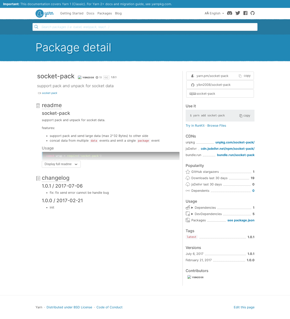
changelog (55, 177)
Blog (118, 13)
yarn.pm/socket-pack (212, 76)
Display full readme (58, 164)
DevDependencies (208, 214)
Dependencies (205, 208)
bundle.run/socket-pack (235, 155)
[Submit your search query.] (36, 27)
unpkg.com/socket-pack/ (234, 142)
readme (52, 105)
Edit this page (244, 307)
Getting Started (71, 13)
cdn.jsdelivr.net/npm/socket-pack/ (227, 149)
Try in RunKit (195, 125)
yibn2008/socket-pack (213, 85)
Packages (104, 13)
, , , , (206, 214)
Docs (90, 13)
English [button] (215, 13)
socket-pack (49, 92)
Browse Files (216, 125)
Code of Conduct (109, 307)
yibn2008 (88, 77)
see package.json (240, 220)
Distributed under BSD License (69, 307)
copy (247, 75)
